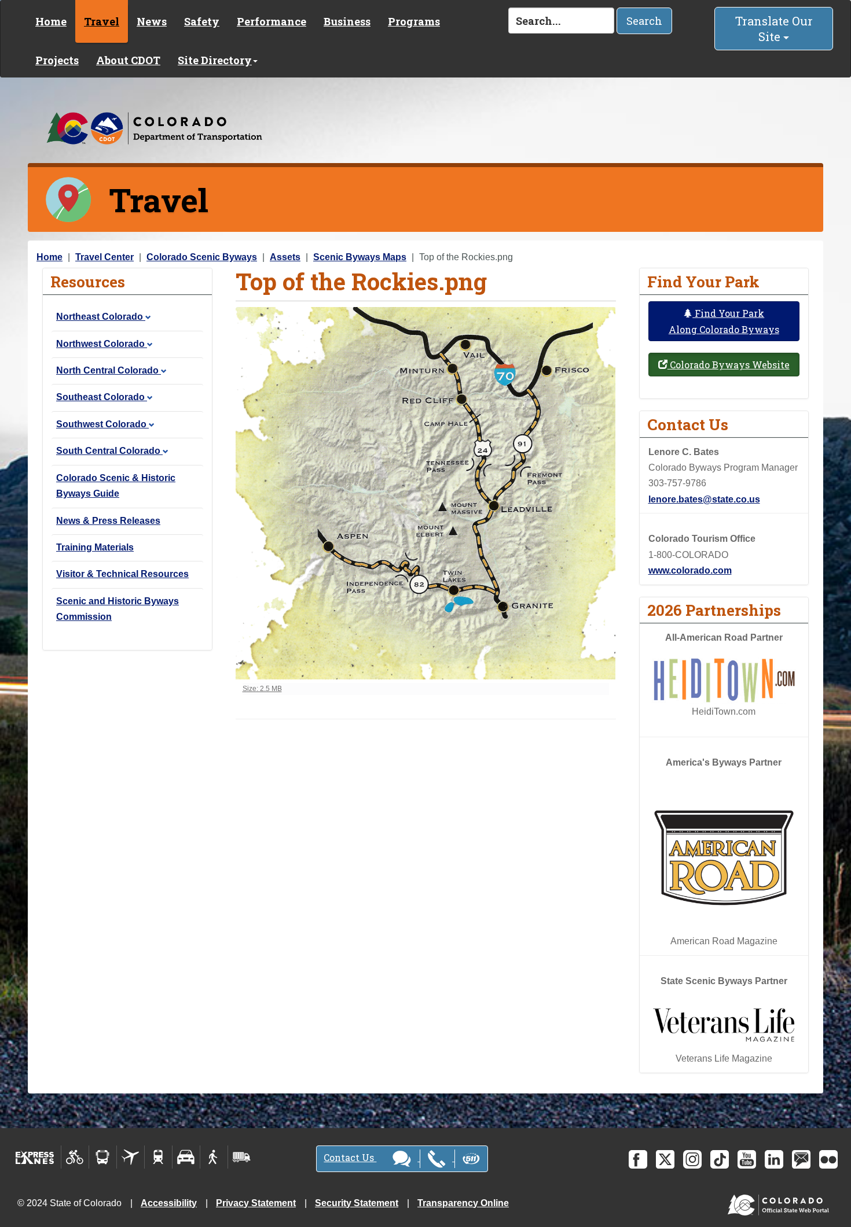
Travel (101, 21)
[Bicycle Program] (75, 1157)
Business (347, 21)
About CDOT (128, 60)
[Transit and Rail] (103, 1157)
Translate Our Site (774, 28)
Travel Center (104, 257)
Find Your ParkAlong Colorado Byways (724, 321)
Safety (201, 21)
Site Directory (215, 60)
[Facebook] (638, 1159)
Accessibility (169, 1203)
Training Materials (95, 547)
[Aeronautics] (130, 1157)
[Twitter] (665, 1159)
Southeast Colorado (101, 397)
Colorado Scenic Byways (201, 257)
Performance (271, 21)
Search (644, 21)
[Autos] (186, 1157)
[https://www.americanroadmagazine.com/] (724, 857)
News (152, 21)
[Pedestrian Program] (214, 1157)
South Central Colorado (109, 451)
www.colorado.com (690, 570)
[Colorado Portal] (781, 1202)
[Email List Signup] (801, 1159)
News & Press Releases (108, 521)
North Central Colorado (108, 370)
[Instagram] (692, 1159)
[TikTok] (719, 1159)
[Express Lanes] (35, 1157)
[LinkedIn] (774, 1159)
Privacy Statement (256, 1203)
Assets (285, 257)
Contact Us (350, 1157)
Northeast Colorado (100, 316)
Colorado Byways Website (728, 365)
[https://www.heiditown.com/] (724, 680)
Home (51, 21)
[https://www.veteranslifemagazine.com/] (724, 1025)
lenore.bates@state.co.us (704, 499)
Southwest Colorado (102, 424)
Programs (414, 21)
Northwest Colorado (101, 344)
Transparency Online (463, 1203)
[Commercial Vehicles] (241, 1157)
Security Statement (356, 1203)
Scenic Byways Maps (359, 257)
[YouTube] (747, 1159)
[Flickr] (828, 1159)
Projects (57, 60)
